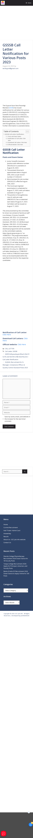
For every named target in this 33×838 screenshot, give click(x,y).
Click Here (7, 334)
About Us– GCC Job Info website (14, 539)
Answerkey (7, 533)
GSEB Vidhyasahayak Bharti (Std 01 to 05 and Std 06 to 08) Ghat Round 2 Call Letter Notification (16, 356)
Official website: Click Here (15, 144)
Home (6, 524)
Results (6, 536)
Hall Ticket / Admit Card (12, 530)
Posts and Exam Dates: (14, 136)
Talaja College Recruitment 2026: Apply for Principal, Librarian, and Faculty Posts (15, 566)
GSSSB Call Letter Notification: (14, 134)
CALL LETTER (9, 349)
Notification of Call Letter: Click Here (17, 139)
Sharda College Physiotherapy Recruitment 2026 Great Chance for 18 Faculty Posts (16, 558)
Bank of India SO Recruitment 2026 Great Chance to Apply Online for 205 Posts (16, 573)
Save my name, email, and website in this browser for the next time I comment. (17, 419)
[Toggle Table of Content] (26, 131)
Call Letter (8, 351)
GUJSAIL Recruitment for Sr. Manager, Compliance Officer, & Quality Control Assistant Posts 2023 (15, 365)
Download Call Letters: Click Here (17, 142)
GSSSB (11, 108)
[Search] (24, 471)
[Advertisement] (16, 23)
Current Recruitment (11, 527)
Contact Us (7, 542)
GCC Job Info (19, 613)
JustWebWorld (25, 615)
